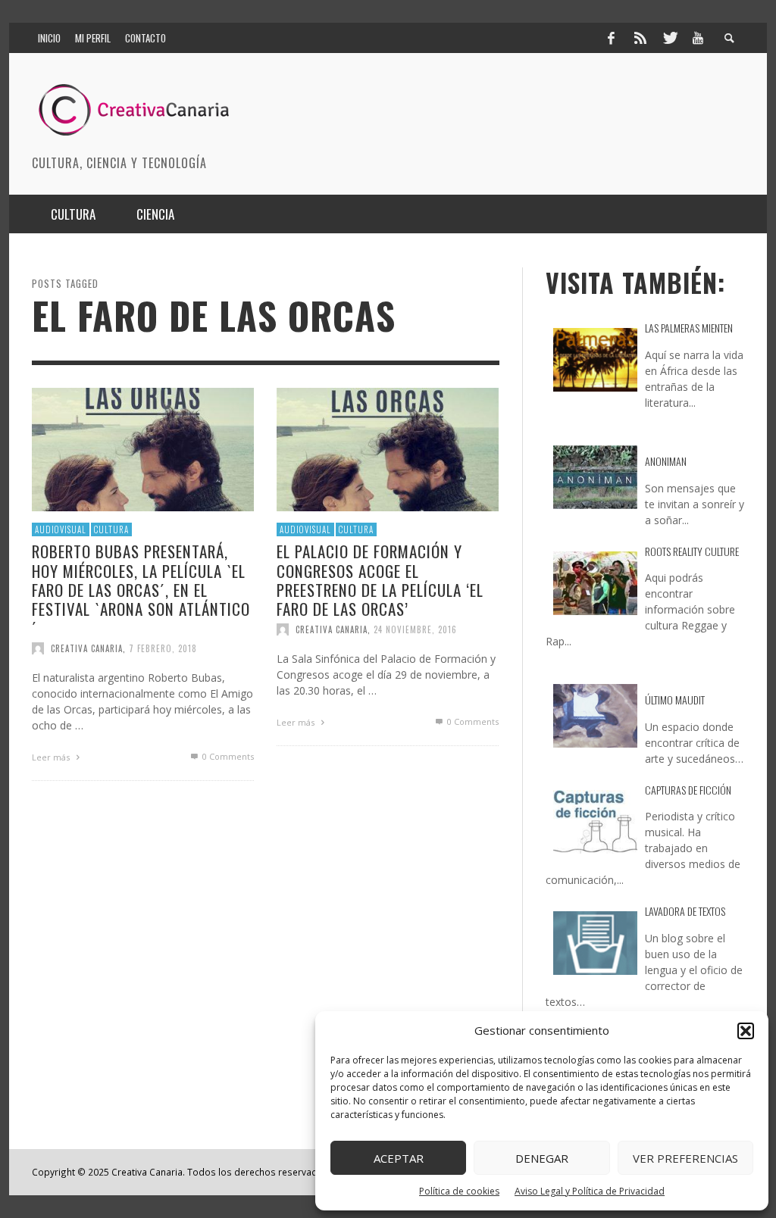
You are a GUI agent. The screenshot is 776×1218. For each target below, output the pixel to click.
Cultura (111, 529)
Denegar (541, 1158)
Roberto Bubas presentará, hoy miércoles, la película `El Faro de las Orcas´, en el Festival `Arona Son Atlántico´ (141, 589)
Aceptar (399, 1158)
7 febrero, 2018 (163, 648)
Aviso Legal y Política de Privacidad (590, 1191)
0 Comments (227, 756)
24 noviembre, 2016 (415, 629)
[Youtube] (698, 38)
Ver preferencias (685, 1158)
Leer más (52, 757)
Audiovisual (60, 529)
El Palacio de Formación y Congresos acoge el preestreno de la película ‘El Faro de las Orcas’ (380, 579)
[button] (745, 1030)
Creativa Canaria (87, 648)
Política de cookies (459, 1191)
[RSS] (640, 38)
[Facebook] (610, 38)
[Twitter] (669, 38)
